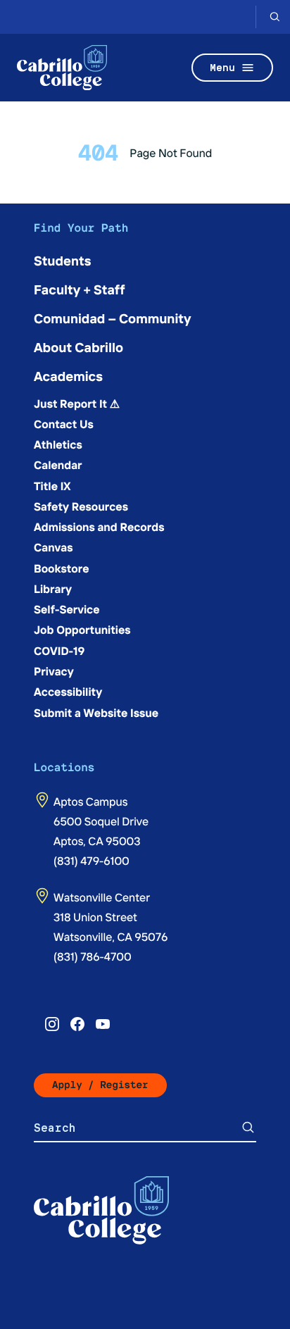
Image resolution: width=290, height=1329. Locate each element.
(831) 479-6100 (91, 861)
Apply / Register (100, 1085)
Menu (222, 67)
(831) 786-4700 (92, 956)
